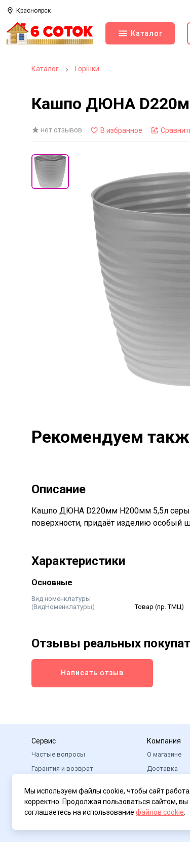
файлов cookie (160, 812)
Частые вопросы (58, 754)
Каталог (45, 69)
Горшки (87, 69)
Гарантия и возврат (62, 768)
